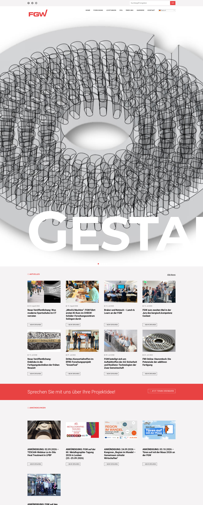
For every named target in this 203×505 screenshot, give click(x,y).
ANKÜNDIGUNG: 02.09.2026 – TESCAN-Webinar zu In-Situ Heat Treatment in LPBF (43, 452)
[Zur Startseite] (38, 17)
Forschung (98, 10)
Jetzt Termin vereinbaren (163, 391)
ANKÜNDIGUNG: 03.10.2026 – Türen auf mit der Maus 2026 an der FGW (159, 452)
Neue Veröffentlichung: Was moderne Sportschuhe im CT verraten (41, 313)
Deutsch (163, 10)
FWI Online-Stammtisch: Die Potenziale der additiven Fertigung (157, 362)
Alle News (171, 275)
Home (88, 10)
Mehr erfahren (35, 324)
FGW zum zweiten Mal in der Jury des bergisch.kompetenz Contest (157, 313)
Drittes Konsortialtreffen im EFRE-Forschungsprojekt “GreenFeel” (79, 362)
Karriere (140, 10)
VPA (120, 10)
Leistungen (111, 10)
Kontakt (151, 10)
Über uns (129, 10)
